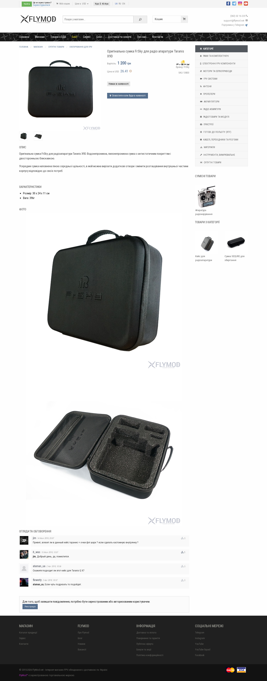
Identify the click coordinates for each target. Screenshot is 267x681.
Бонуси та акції (143, 649)
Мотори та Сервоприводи (217, 71)
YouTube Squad (202, 649)
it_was (36, 552)
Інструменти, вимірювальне (219, 155)
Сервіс (87, 36)
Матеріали (209, 147)
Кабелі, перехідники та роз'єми (220, 139)
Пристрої (208, 124)
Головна (24, 36)
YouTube (199, 644)
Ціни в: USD (81, 3)
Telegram (199, 632)
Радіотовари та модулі (216, 116)
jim (34, 538)
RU (120, 3)
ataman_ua (39, 566)
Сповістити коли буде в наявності (128, 95)
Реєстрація (30, 606)
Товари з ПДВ (58, 36)
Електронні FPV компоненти (218, 63)
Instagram (200, 638)
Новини (81, 644)
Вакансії (82, 649)
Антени (207, 86)
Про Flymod (83, 632)
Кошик (159, 19)
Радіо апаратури (212, 109)
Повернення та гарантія (148, 638)
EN (123, 3)
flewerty (37, 580)
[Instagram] (240, 3)
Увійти (27, 4)
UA (116, 3)
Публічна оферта (144, 644)
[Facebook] (228, 3)
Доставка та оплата (119, 36)
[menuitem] (24, 37)
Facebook (199, 655)
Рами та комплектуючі (215, 56)
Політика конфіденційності (149, 655)
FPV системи (210, 78)
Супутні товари (212, 162)
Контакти (157, 36)
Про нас (141, 36)
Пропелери (209, 94)
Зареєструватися (41, 5)
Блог (99, 36)
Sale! (74, 36)
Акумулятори (211, 101)
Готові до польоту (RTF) (217, 132)
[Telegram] (234, 3)
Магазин (40, 36)
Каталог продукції (28, 632)
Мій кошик (64, 3)
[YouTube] (246, 3)
